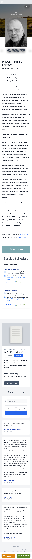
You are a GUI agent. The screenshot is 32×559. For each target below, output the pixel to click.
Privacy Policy (11, 551)
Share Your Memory (12, 383)
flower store (22, 237)
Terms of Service (21, 551)
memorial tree (23, 234)
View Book (9, 355)
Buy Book (18, 355)
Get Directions (9, 283)
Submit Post (16, 413)
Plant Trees (22, 283)
